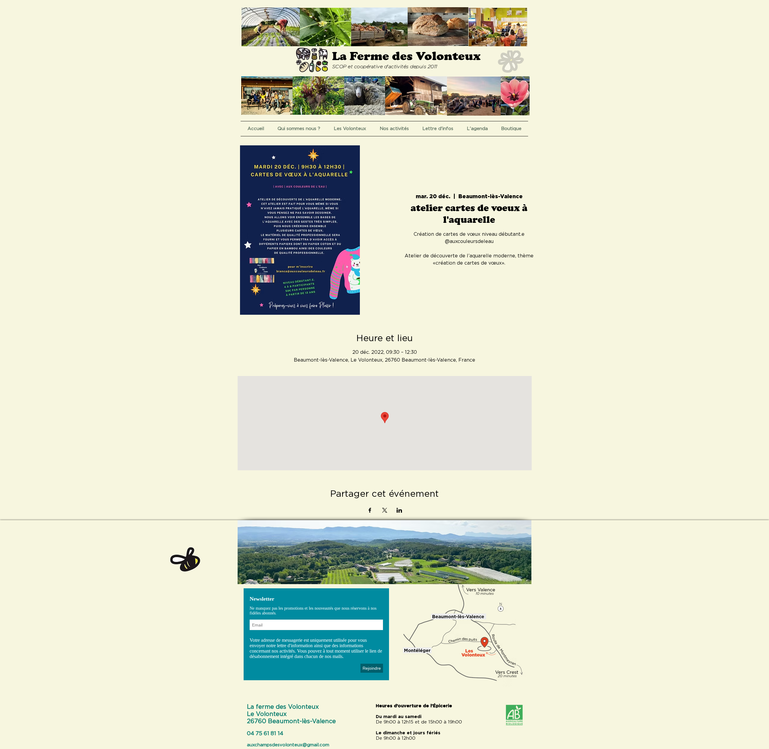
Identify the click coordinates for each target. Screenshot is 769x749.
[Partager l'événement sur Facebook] (370, 510)
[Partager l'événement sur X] (385, 510)
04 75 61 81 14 (265, 733)
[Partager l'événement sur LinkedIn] (399, 510)
